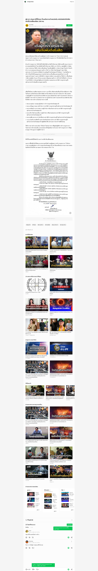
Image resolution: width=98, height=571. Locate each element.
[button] (26, 537)
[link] (29, 537)
